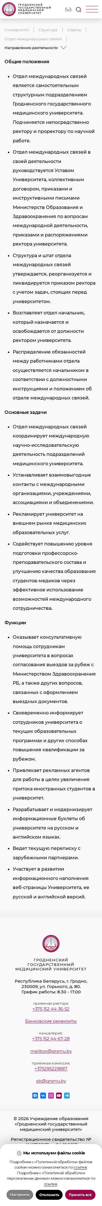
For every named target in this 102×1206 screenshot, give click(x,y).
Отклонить (49, 1195)
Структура (48, 29)
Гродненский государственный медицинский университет (34, 8)
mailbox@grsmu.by (51, 1051)
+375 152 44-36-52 (51, 1009)
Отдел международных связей (33, 39)
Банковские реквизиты (51, 1021)
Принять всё (80, 1195)
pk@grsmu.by (51, 1081)
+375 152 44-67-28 (51, 1038)
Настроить (19, 1195)
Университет (17, 29)
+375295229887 (51, 1068)
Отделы (74, 29)
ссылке (80, 1167)
